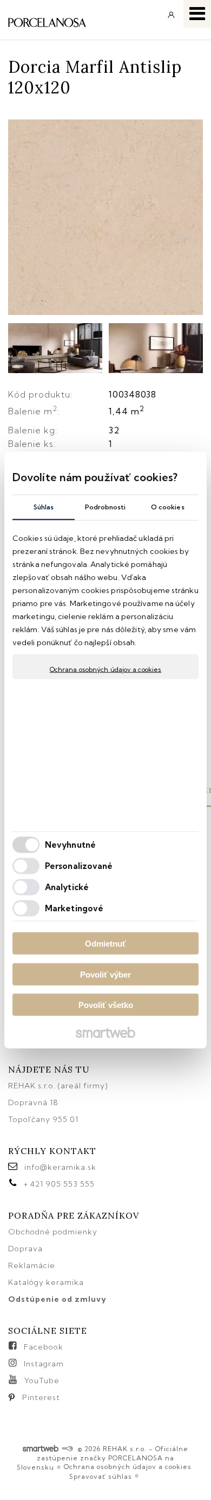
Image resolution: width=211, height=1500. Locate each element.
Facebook (43, 1347)
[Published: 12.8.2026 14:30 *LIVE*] (67, 1449)
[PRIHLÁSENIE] (171, 18)
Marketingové (74, 908)
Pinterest (41, 1397)
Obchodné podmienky (52, 1232)
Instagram (44, 1364)
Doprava (25, 1248)
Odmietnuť (105, 943)
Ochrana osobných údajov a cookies (105, 669)
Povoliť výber (105, 974)
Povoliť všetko (105, 1005)
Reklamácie (32, 1265)
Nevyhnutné (70, 844)
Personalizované (79, 865)
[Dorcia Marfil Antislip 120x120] (105, 218)
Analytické (67, 886)
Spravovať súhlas (100, 1476)
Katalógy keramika (46, 1282)
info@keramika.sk (60, 1167)
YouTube (42, 1380)
